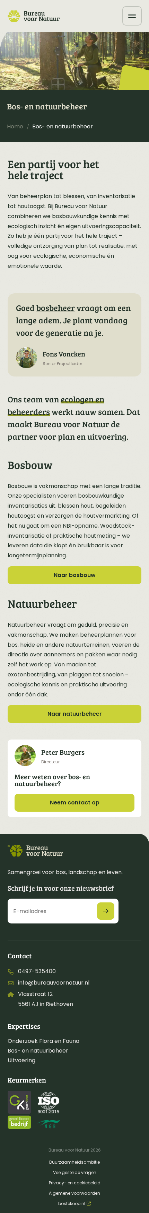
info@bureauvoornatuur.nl (53, 983)
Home (15, 126)
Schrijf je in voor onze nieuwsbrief (61, 888)
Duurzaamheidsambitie (74, 1162)
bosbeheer (55, 307)
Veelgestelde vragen (74, 1172)
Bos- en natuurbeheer (38, 1051)
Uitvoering (21, 1060)
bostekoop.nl (71, 1203)
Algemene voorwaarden (74, 1193)
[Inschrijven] (105, 911)
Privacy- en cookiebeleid (74, 1183)
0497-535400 (37, 971)
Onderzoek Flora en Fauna (43, 1041)
